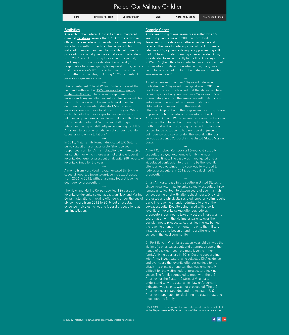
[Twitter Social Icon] (219, 319)
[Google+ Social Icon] (224, 319)
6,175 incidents (124, 74)
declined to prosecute (196, 119)
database (83, 38)
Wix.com (130, 320)
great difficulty (97, 127)
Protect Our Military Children (148, 6)
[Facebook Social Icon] (214, 319)
